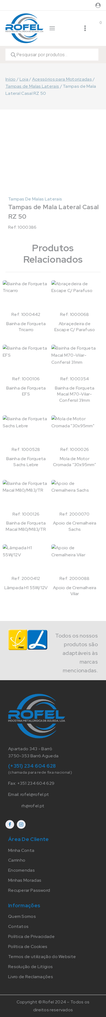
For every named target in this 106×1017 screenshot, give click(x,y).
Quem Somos (22, 916)
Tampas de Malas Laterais (35, 199)
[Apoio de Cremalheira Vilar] (74, 559)
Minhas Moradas (24, 880)
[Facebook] (9, 824)
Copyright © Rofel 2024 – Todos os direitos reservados (53, 1006)
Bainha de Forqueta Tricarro (26, 326)
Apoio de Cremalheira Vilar (74, 591)
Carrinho (16, 860)
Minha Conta (21, 850)
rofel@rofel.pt (34, 794)
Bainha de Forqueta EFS (26, 391)
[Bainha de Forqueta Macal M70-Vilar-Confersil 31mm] (74, 360)
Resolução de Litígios (30, 966)
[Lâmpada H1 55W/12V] (26, 559)
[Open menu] (85, 28)
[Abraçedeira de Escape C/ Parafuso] (74, 295)
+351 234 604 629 (36, 783)
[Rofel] (24, 28)
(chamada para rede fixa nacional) (40, 772)
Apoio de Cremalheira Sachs (74, 526)
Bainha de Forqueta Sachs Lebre (26, 461)
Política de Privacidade (31, 936)
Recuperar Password (29, 890)
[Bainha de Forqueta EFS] (26, 360)
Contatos (18, 926)
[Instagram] (21, 824)
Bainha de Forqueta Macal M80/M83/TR (26, 526)
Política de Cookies (28, 946)
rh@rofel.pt (32, 806)
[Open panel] (52, 28)
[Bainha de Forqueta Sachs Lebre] (26, 430)
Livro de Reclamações (30, 977)
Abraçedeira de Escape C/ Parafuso (74, 326)
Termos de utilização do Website (42, 956)
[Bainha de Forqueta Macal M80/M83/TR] (26, 495)
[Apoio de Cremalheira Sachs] (74, 495)
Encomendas (21, 870)
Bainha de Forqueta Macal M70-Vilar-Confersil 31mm (75, 394)
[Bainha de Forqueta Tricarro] (26, 295)
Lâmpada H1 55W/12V (26, 588)
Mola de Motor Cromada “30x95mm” (74, 461)
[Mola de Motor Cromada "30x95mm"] (74, 430)
